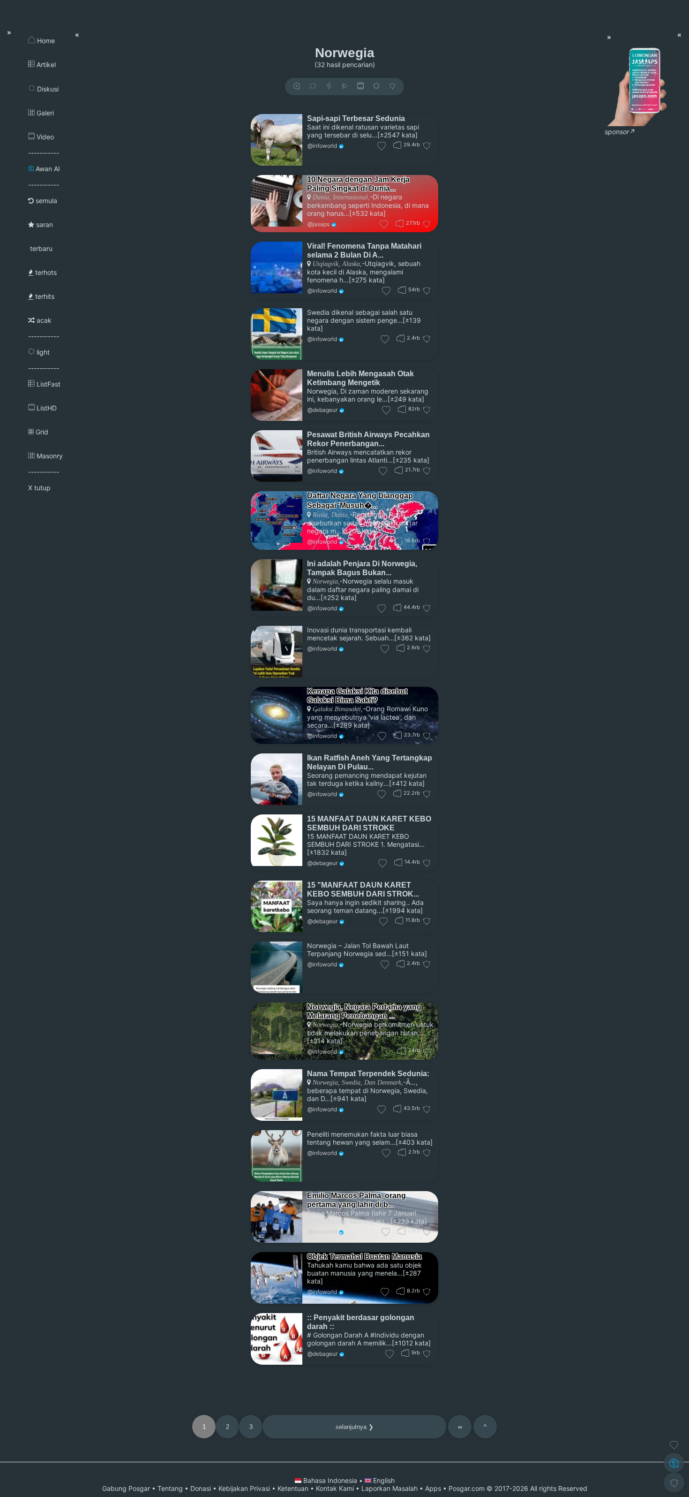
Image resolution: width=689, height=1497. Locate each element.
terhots (45, 272)
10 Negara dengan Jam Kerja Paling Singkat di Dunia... (358, 183)
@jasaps (318, 224)
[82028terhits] (402, 408)
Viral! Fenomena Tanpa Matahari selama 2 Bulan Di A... (364, 250)
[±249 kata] (406, 399)
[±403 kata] (414, 1142)
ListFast (47, 384)
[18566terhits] (398, 540)
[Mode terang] (376, 86)
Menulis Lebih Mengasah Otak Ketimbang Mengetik (360, 378)
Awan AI (47, 169)
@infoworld (322, 145)
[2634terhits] (400, 647)
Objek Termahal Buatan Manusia (364, 1256)
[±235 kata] (411, 460)
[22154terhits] (397, 793)
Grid (41, 432)
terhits (43, 296)
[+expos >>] (297, 86)
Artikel (45, 64)
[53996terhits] (402, 289)
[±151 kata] (409, 953)
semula (45, 201)
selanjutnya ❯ (355, 1426)
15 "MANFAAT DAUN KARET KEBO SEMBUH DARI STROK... (363, 889)
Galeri (44, 113)
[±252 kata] (339, 597)
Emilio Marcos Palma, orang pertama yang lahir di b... (356, 1199)
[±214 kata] (325, 1041)
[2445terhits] (400, 338)
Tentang (170, 1488)
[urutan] (329, 86)
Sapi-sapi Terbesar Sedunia (356, 118)
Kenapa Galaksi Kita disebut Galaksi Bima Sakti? (357, 695)
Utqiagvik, (326, 263)
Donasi (200, 1488)
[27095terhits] (400, 223)
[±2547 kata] (397, 135)
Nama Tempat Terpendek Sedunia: (368, 1073)
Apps (433, 1488)
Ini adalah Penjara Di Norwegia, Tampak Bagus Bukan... (362, 568)
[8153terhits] (400, 1290)
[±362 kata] (412, 638)
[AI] (674, 1463)
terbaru (40, 248)
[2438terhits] (400, 963)
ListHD (46, 408)
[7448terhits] (401, 1050)
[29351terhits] (397, 144)
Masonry (49, 456)
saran (43, 224)
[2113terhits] (402, 1151)
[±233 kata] (408, 1221)
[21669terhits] (399, 469)
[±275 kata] (367, 280)
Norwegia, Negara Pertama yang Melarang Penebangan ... (364, 1011)
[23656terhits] (398, 734)
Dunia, (322, 197)
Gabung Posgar (126, 1488)
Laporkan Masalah (389, 1488)
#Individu (384, 1335)
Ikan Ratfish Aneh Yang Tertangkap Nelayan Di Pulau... (369, 762)
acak (43, 320)
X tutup (39, 488)
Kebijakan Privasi (244, 1488)
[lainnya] (392, 86)
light (42, 352)
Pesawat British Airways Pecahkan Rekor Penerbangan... (368, 439)
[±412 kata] (407, 783)
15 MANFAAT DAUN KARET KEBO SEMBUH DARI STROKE (369, 823)
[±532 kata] (367, 213)
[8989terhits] (405, 1352)
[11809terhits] (399, 920)
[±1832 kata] (327, 852)
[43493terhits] (397, 1108)
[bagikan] (313, 86)
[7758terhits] (401, 1230)
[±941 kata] (348, 1098)
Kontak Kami (335, 1488)
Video (44, 137)
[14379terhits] (398, 862)
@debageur (322, 409)
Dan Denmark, (382, 1082)
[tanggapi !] (674, 1445)
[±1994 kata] (402, 910)
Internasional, (350, 197)
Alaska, (351, 263)
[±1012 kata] (411, 1343)
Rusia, (321, 514)
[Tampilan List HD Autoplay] (360, 86)
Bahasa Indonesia (330, 1480)
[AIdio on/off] (344, 86)
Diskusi (47, 89)
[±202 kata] (360, 531)
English (383, 1480)
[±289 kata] (351, 725)
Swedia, (351, 1082)
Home (45, 41)
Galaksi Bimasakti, (338, 709)
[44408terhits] (397, 607)
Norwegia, (326, 581)
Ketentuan (292, 1488)
